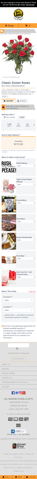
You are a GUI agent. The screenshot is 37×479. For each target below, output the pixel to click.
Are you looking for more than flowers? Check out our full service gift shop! (18, 3)
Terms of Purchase (24, 468)
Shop (10, 25)
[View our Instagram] (20, 394)
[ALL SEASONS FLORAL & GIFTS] (18, 20)
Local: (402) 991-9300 (19, 409)
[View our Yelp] (23, 394)
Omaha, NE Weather (7, 461)
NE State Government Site (27, 461)
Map (19, 477)
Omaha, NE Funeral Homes (14, 454)
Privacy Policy (9, 468)
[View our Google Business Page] (16, 394)
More (4, 96)
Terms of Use (18, 471)
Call (6, 477)
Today (22, 117)
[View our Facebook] (13, 394)
